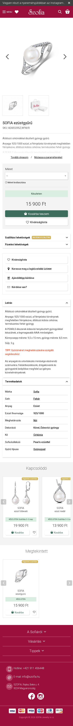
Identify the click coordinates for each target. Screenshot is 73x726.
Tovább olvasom (19, 157)
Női (35, 420)
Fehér (36, 398)
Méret (9, 169)
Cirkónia (38, 434)
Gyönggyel (39, 449)
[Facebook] (32, 697)
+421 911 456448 (33, 668)
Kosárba (19, 612)
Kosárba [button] (19, 532)
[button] (34, 532)
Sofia (36, 391)
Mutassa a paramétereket (48, 157)
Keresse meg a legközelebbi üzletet (31, 268)
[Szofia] (36, 11)
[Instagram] (41, 697)
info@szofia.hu (31, 676)
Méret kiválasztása (16, 182)
